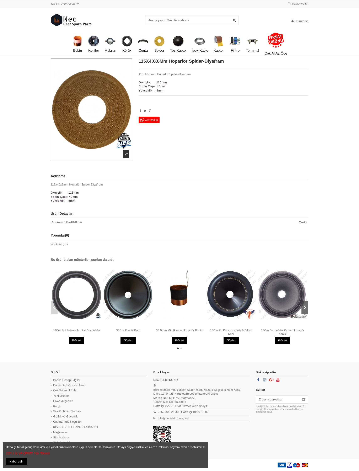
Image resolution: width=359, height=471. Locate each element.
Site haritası (61, 437)
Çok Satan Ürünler (65, 390)
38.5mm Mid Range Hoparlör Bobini (179, 330)
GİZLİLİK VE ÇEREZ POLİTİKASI (27, 453)
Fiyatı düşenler (63, 401)
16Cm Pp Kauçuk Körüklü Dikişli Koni (231, 332)
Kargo (57, 406)
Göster (76, 340)
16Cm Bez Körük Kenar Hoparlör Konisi (282, 332)
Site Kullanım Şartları (67, 411)
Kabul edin (16, 461)
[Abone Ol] (303, 400)
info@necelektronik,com (173, 418)
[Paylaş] (140, 110)
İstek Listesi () (299, 3)
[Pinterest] (150, 110)
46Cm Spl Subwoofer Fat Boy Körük (76, 330)
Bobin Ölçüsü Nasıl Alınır (69, 385)
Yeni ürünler (61, 395)
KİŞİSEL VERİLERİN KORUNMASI (75, 427)
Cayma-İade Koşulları (67, 421)
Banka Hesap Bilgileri (67, 380)
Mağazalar (60, 432)
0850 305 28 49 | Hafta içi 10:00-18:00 (183, 412)
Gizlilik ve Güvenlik (65, 416)
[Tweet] (145, 110)
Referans (57, 222)
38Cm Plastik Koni (128, 330)
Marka (303, 222)
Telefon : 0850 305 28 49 (65, 3)
